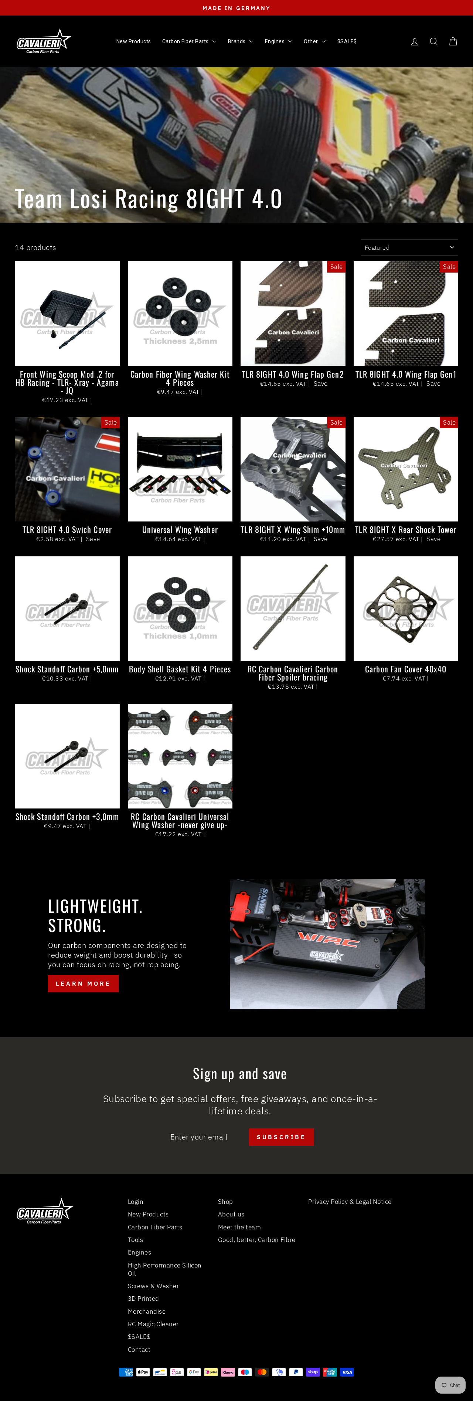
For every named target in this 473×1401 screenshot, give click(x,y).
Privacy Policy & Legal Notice (350, 1202)
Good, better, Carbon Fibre (257, 1240)
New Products (148, 1214)
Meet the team (239, 1227)
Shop (225, 1202)
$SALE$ (139, 1337)
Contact (139, 1350)
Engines (140, 1252)
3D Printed (143, 1298)
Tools (135, 1240)
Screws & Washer (153, 1286)
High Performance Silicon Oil (165, 1269)
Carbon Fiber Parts (155, 1227)
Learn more (83, 983)
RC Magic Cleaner (153, 1324)
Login (136, 1202)
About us (231, 1214)
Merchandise (147, 1311)
